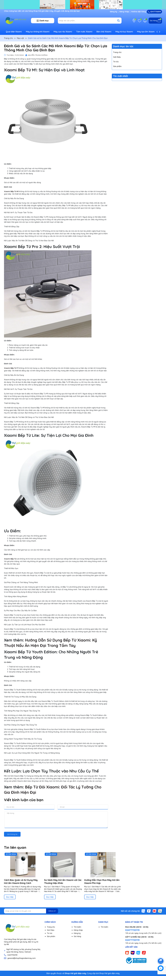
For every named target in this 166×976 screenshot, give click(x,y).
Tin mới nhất (120, 75)
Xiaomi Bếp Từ (17, 69)
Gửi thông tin (12, 834)
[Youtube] (154, 911)
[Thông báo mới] (145, 20)
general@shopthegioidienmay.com (21, 958)
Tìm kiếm (77, 927)
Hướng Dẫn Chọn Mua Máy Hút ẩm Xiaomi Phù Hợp (101, 881)
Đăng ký (113, 12)
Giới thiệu (117, 57)
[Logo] (15, 20)
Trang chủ (117, 52)
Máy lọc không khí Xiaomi (37, 31)
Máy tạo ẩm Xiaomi (146, 31)
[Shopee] (127, 952)
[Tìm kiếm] (118, 20)
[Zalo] (143, 911)
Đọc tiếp (9, 897)
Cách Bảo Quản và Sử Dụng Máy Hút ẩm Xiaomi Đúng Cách (21, 881)
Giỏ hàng (77, 936)
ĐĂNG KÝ (52, 911)
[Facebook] (149, 911)
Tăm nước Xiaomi (84, 31)
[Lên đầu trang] (160, 954)
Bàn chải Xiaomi (103, 31)
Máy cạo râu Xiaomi (63, 31)
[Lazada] (133, 952)
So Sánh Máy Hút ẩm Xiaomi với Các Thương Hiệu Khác (63, 881)
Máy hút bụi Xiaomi (124, 31)
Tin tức (116, 61)
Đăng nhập (124, 12)
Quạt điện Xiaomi (14, 31)
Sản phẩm (117, 66)
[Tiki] (138, 952)
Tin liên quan (15, 847)
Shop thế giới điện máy (109, 973)
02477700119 (155, 12)
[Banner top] (83, 4)
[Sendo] (144, 952)
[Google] (160, 911)
